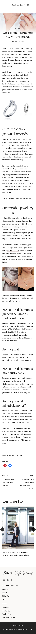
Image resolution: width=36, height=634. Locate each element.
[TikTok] (11, 580)
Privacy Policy (18, 625)
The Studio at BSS (8, 617)
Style (4, 599)
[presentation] (18, 528)
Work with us (6, 614)
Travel (4, 593)
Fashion (18, 28)
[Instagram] (7, 580)
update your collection (19, 434)
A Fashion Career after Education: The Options (8, 480)
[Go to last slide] (2, 529)
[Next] (34, 529)
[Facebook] (4, 580)
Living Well (6, 596)
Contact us (6, 611)
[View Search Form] (28, 5)
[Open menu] (32, 5)
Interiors (5, 589)
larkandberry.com (13, 250)
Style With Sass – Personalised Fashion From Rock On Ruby (27, 482)
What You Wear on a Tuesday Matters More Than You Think (15, 554)
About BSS (6, 607)
